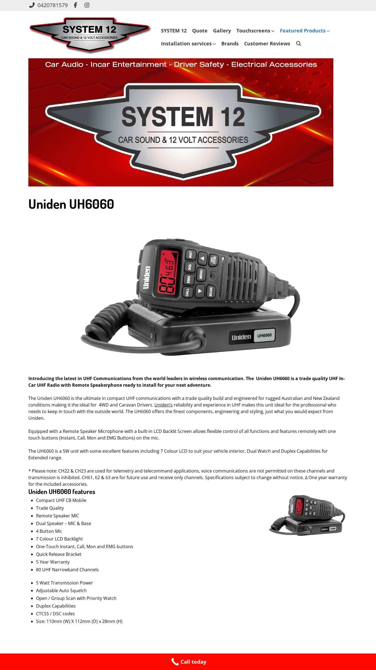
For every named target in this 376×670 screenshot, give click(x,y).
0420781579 (52, 5)
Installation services (186, 43)
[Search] (299, 43)
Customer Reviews (267, 43)
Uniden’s (163, 405)
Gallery (222, 30)
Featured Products (303, 30)
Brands (230, 43)
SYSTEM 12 (174, 30)
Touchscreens (253, 30)
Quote (200, 30)
